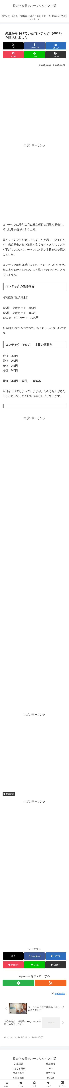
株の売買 (10, 794)
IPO (50, 1068)
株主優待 (50, 1063)
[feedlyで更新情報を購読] (18, 983)
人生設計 (18, 1063)
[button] (55, 54)
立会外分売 (18, 1073)
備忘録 (50, 1077)
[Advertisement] (34, 103)
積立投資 (50, 1073)
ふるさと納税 (18, 1068)
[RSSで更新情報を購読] (50, 983)
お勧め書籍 (18, 1077)
